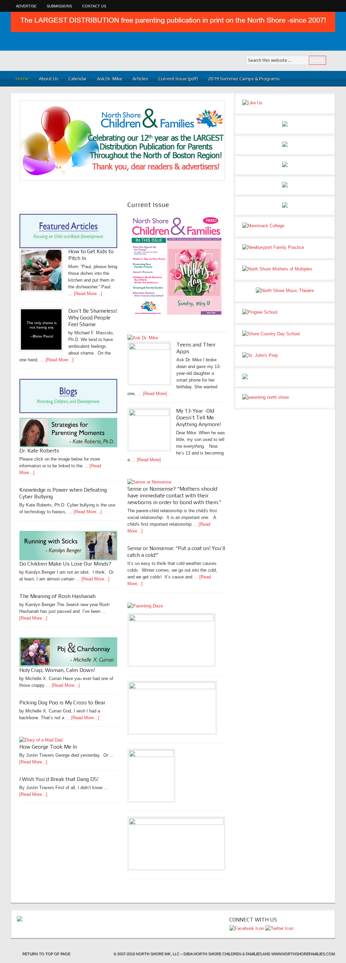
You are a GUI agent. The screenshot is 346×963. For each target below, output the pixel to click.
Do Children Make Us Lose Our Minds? (65, 564)
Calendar (78, 78)
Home (22, 78)
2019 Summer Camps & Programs (244, 78)
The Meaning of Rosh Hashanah (57, 596)
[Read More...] (88, 293)
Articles (137, 78)
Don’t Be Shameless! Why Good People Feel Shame (92, 318)
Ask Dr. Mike (109, 78)
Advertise (26, 6)
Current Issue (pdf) (178, 78)
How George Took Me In (48, 747)
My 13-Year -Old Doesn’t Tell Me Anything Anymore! (198, 417)
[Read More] (155, 393)
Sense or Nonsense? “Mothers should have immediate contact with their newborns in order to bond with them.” (174, 495)
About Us (48, 78)
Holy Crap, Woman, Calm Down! (57, 670)
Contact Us (94, 6)
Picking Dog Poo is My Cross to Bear (62, 702)
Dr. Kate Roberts (39, 450)
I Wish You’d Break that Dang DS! (58, 779)
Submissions (59, 6)
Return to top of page (47, 954)
